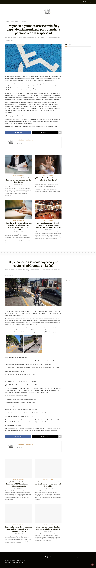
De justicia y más (34, 1)
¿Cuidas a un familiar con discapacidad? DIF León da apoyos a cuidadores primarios (18, 484)
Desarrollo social (18, 479)
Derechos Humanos (22, 21)
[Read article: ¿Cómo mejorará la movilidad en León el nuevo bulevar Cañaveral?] (48, 513)
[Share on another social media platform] (60, 132)
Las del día (7, 1)
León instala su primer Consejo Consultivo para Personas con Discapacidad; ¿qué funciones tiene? (48, 225)
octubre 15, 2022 (9, 40)
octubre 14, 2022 (9, 275)
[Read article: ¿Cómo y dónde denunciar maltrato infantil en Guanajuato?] (48, 164)
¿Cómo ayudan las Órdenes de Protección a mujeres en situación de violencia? (18, 180)
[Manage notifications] (92, 565)
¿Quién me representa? (71, 1)
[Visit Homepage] (48, 11)
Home (6, 21)
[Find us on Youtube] (85, 2)
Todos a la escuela (24, 1)
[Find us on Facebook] (45, 557)
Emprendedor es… (54, 1)
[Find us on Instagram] (83, 2)
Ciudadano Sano (14, 1)
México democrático (44, 1)
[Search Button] (90, 2)
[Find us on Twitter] (80, 2)
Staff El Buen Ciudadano (25, 140)
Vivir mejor (62, 1)
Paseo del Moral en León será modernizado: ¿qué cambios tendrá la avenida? (48, 484)
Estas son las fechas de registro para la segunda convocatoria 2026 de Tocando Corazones (18, 529)
